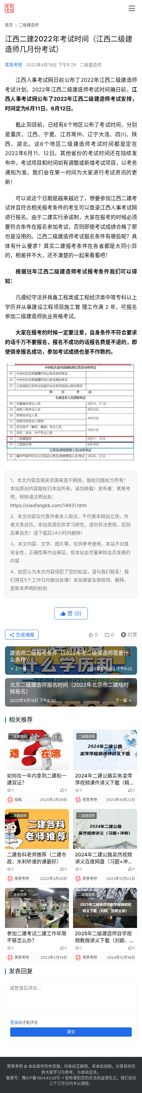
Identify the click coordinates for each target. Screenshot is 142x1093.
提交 (71, 1031)
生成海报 (24, 634)
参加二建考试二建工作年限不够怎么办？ (36, 937)
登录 (14, 1022)
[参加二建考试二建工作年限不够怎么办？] (37, 908)
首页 (9, 25)
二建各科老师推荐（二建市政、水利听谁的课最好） (36, 858)
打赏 (127, 633)
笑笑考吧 (13, 64)
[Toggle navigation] (132, 8)
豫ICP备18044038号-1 (43, 1077)
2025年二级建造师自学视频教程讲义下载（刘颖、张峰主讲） (104, 937)
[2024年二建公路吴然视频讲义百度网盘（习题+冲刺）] (105, 829)
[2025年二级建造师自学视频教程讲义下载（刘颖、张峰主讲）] (105, 908)
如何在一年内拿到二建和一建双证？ (36, 779)
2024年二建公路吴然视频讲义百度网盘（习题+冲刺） (103, 858)
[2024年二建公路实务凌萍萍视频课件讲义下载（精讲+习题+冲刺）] (105, 750)
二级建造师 (90, 64)
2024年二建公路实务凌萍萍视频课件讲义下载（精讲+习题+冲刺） (104, 779)
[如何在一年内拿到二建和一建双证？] (37, 750)
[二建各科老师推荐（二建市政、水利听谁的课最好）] (37, 829)
